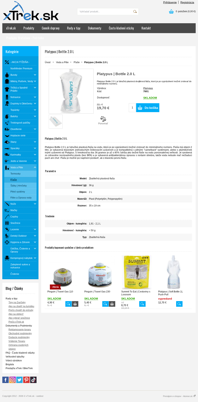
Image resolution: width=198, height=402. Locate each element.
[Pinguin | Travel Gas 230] (99, 272)
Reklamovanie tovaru (20, 329)
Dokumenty (94, 28)
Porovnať (103, 123)
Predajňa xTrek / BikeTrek (19, 368)
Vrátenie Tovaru (17, 341)
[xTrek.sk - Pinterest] (26, 382)
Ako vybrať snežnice (19, 318)
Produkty (28, 28)
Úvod (47, 62)
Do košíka (151, 107)
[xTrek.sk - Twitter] (19, 382)
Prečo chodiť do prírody (21, 310)
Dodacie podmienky (19, 337)
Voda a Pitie (62, 62)
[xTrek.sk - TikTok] (33, 382)
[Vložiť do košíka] (75, 304)
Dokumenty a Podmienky (19, 325)
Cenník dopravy (50, 28)
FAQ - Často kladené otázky (20, 352)
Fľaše (77, 62)
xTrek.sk (11, 28)
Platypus (148, 88)
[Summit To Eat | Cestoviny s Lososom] (136, 272)
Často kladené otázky (121, 28)
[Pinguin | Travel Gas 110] (68, 304)
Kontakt (146, 28)
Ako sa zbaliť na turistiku (21, 306)
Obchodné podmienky (20, 333)
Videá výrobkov (14, 360)
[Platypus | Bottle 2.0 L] (71, 91)
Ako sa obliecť (16, 314)
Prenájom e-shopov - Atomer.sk (178, 396)
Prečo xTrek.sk (16, 321)
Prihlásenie (170, 2)
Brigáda (10, 364)
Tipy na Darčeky (17, 302)
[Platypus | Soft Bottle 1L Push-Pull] (173, 272)
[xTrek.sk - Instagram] (12, 382)
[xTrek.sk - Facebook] (5, 382)
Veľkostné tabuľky (15, 356)
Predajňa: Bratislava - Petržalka (25, 38)
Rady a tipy (73, 28)
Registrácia (187, 2)
